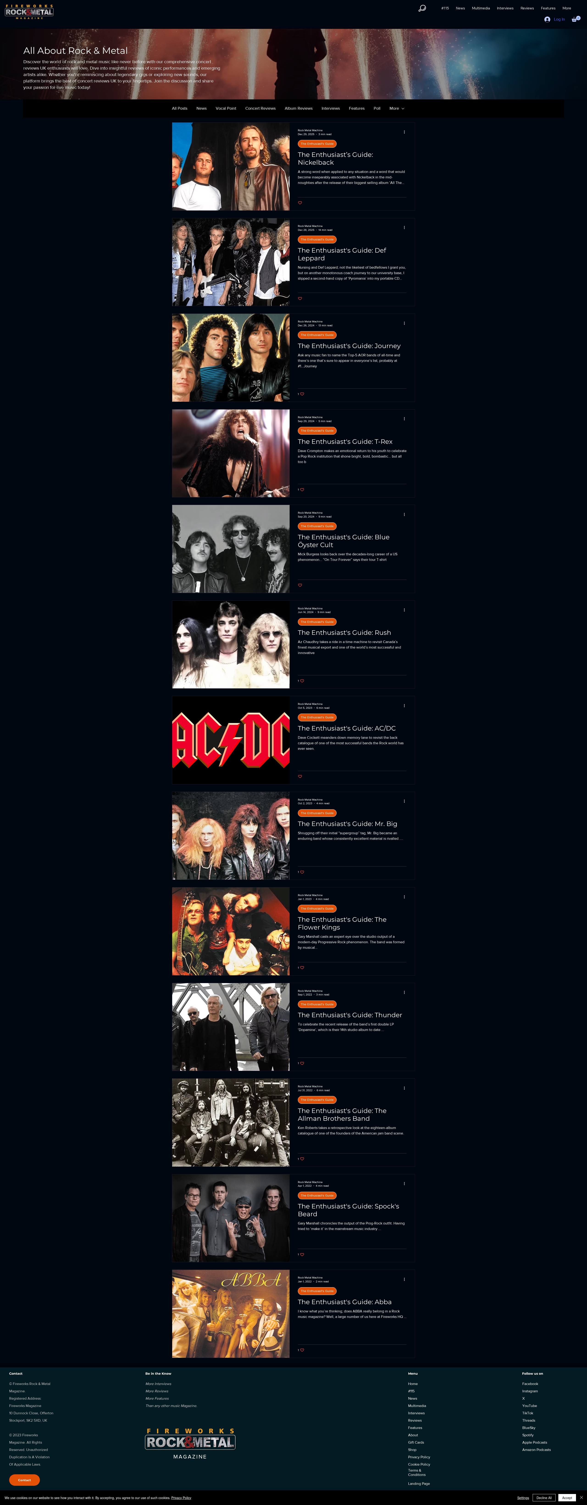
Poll (377, 108)
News (202, 108)
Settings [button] (523, 1497)
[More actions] (406, 132)
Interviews (331, 108)
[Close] (581, 1497)
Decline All (544, 1497)
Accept (567, 1497)
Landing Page (419, 1484)
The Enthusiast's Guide (317, 143)
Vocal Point (226, 108)
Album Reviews (299, 108)
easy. (401, 1364)
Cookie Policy (419, 1464)
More (394, 108)
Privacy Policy (181, 1497)
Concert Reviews (260, 108)
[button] (422, 8)
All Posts (179, 108)
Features (357, 108)
